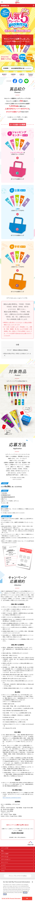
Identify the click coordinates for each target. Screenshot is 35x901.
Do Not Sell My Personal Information (11, 898)
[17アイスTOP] (5, 5)
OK (27, 898)
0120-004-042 (17, 833)
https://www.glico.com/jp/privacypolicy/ (12, 797)
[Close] (32, 882)
